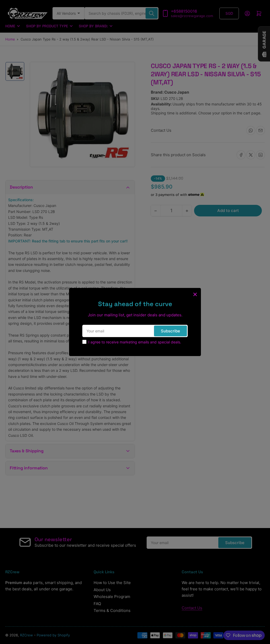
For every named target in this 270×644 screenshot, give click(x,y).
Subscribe (170, 330)
